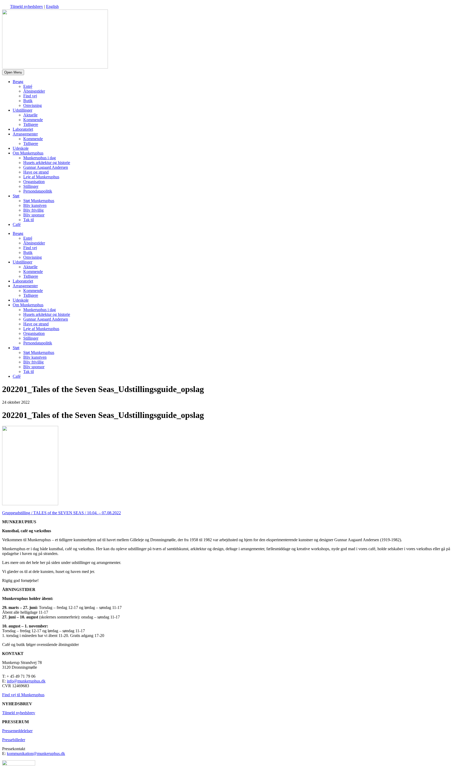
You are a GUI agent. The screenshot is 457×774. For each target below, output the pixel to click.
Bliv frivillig (33, 210)
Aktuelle (30, 115)
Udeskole (21, 148)
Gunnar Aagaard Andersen (45, 167)
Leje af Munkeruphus (41, 177)
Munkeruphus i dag (39, 158)
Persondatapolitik (37, 191)
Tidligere (30, 124)
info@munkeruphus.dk (26, 681)
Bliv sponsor (33, 215)
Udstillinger (22, 110)
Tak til (28, 219)
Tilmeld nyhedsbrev (26, 6)
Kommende (33, 119)
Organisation (34, 181)
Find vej (30, 96)
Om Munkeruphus (28, 153)
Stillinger (30, 186)
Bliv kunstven (35, 205)
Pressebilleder (13, 739)
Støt (16, 196)
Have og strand (36, 172)
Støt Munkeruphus (38, 200)
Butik (28, 100)
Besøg (18, 81)
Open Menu (13, 72)
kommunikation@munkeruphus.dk (36, 753)
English (52, 6)
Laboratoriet (23, 129)
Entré (27, 86)
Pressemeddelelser (17, 731)
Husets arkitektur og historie (46, 162)
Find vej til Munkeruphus (23, 695)
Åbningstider (34, 91)
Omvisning (32, 105)
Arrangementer (25, 134)
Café (17, 224)
